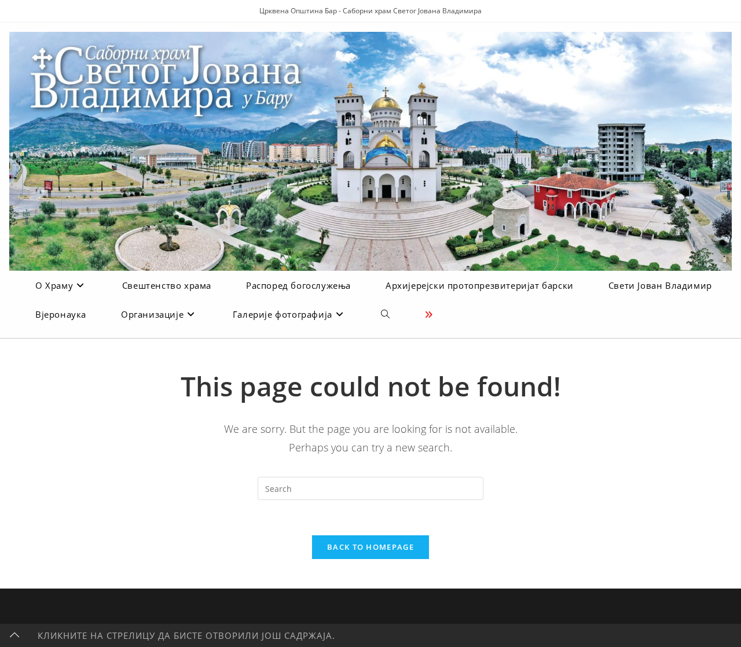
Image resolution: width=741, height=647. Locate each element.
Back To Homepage (370, 547)
